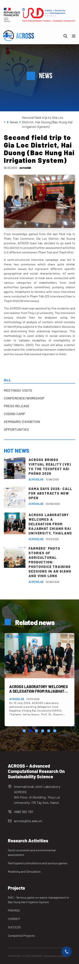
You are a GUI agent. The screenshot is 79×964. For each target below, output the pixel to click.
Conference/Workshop (24, 398)
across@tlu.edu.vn (28, 821)
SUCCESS (14, 927)
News (14, 122)
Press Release (17, 406)
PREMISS (14, 910)
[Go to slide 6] (54, 730)
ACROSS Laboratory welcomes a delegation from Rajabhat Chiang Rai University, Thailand (50, 524)
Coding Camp (14, 414)
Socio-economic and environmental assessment (32, 852)
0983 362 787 (23, 812)
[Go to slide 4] (42, 730)
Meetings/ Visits (18, 390)
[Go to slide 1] (24, 730)
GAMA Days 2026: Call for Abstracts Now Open (50, 493)
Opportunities (16, 429)
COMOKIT (14, 919)
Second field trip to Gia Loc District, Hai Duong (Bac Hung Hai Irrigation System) (47, 122)
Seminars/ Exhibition (22, 421)
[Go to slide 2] (30, 730)
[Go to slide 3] (36, 730)
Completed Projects (21, 935)
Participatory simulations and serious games (37, 863)
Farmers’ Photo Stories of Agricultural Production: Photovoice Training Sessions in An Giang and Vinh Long (50, 562)
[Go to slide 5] (48, 730)
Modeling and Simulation (24, 871)
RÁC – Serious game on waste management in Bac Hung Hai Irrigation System (38, 900)
